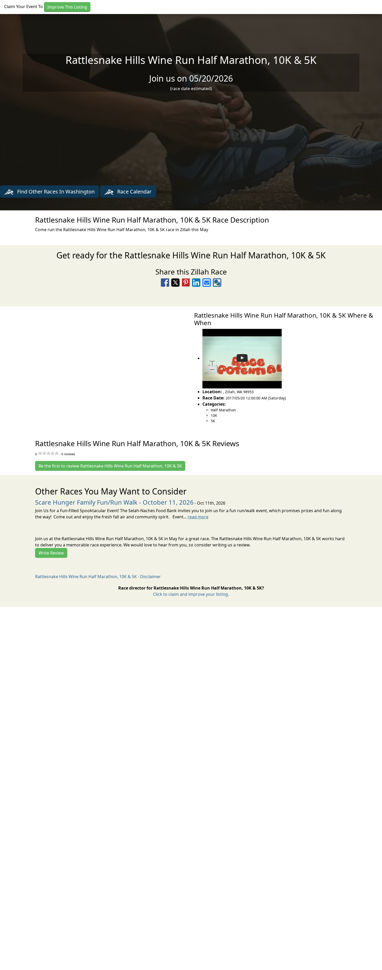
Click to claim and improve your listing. (191, 594)
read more (198, 517)
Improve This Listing (67, 7)
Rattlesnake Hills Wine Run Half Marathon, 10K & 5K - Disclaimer (98, 576)
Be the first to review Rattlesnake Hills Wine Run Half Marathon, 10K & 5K (110, 466)
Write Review (51, 553)
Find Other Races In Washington (55, 191)
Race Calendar (134, 191)
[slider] (48, 453)
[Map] (95, 361)
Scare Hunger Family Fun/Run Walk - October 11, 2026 (114, 502)
